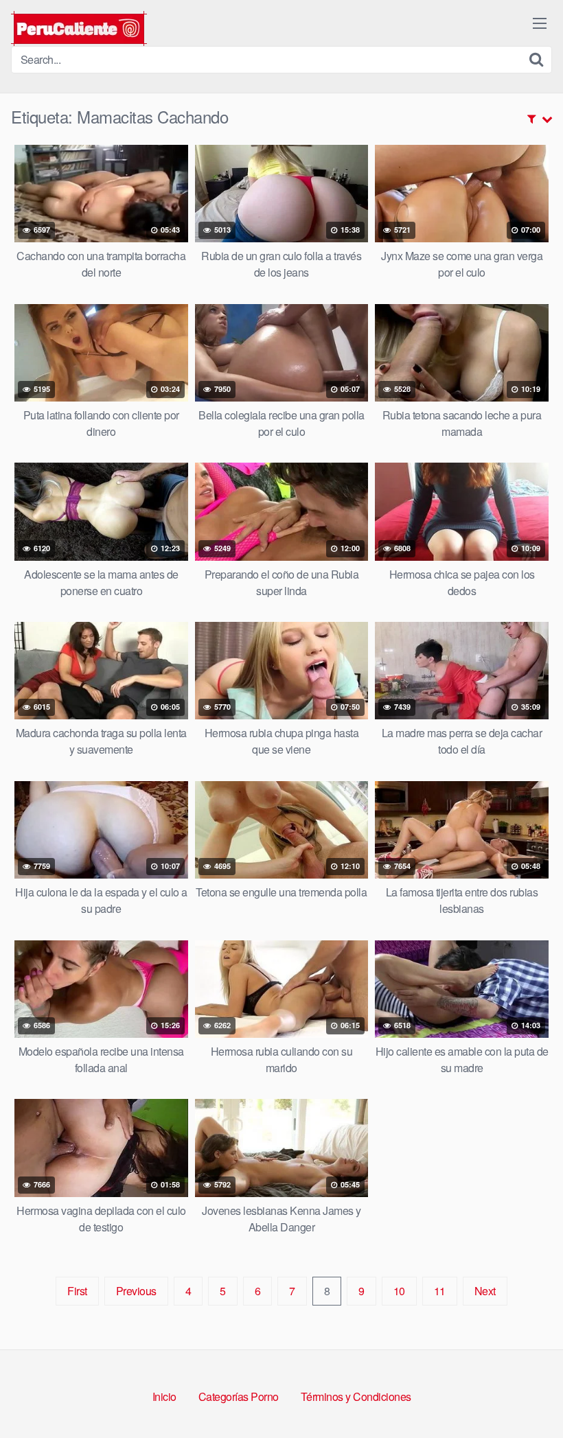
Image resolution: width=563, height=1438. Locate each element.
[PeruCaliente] (79, 28)
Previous (136, 1291)
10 (399, 1291)
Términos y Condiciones (356, 1396)
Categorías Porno (238, 1396)
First (77, 1291)
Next (485, 1291)
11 (440, 1291)
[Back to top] (525, 1394)
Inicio (164, 1396)
